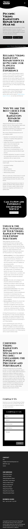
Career (4, 465)
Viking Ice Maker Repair (8, 482)
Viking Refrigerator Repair (9, 478)
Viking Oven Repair (7, 476)
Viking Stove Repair (7, 486)
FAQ (4, 459)
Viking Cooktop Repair (8, 484)
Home (8, 46)
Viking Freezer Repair (8, 488)
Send (19, 443)
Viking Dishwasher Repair (8, 493)
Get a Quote (18, 37)
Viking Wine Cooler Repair (9, 480)
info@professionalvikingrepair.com (10, 461)
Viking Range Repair (7, 474)
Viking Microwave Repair (8, 490)
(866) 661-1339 (8, 37)
